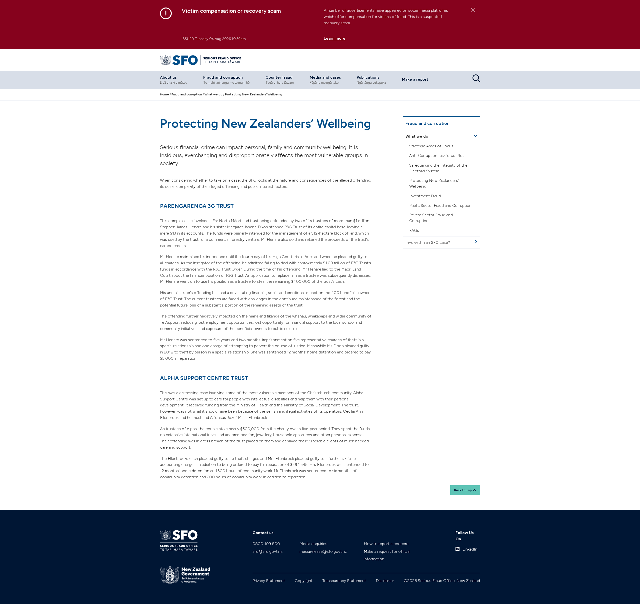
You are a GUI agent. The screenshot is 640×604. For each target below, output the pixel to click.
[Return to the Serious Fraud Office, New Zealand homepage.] (200, 60)
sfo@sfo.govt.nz (267, 551)
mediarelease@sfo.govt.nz (323, 551)
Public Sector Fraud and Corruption (440, 205)
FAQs (414, 230)
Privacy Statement (268, 580)
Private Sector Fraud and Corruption (431, 218)
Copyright (303, 580)
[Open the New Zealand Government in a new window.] (185, 575)
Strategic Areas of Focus (431, 146)
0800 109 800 (266, 543)
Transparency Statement (344, 580)
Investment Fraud (425, 196)
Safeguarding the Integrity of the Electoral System (438, 168)
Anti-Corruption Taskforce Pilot (436, 155)
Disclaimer (385, 580)
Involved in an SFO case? (428, 242)
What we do (417, 136)
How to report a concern (386, 543)
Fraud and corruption (428, 123)
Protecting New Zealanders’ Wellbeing (434, 183)
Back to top (463, 490)
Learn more (335, 38)
